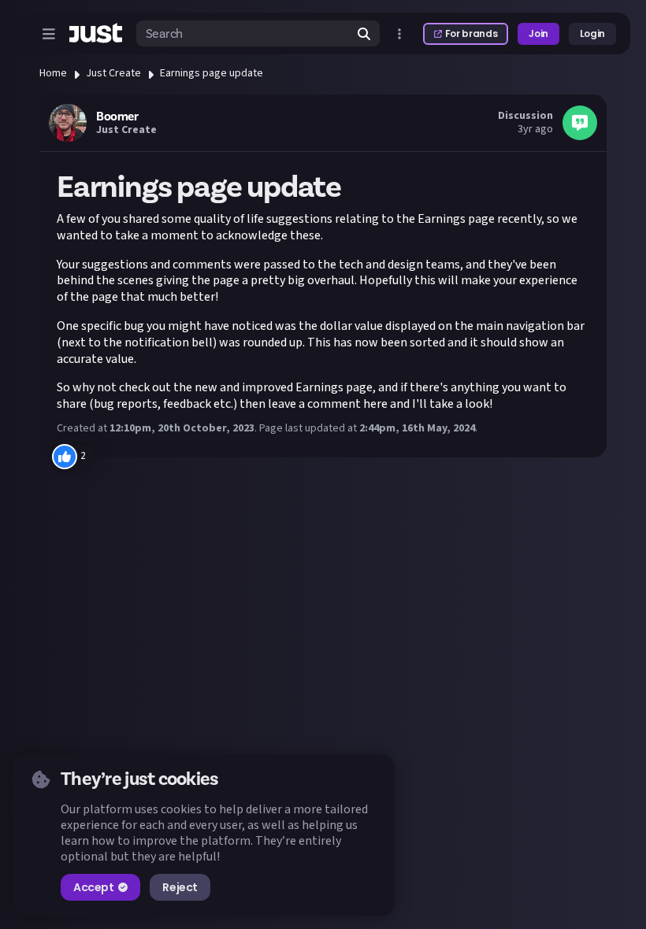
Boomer (117, 116)
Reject (179, 887)
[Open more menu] (399, 34)
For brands (471, 33)
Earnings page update (211, 73)
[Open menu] (49, 34)
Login (592, 33)
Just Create (113, 73)
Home (53, 73)
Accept (93, 887)
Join (538, 33)
